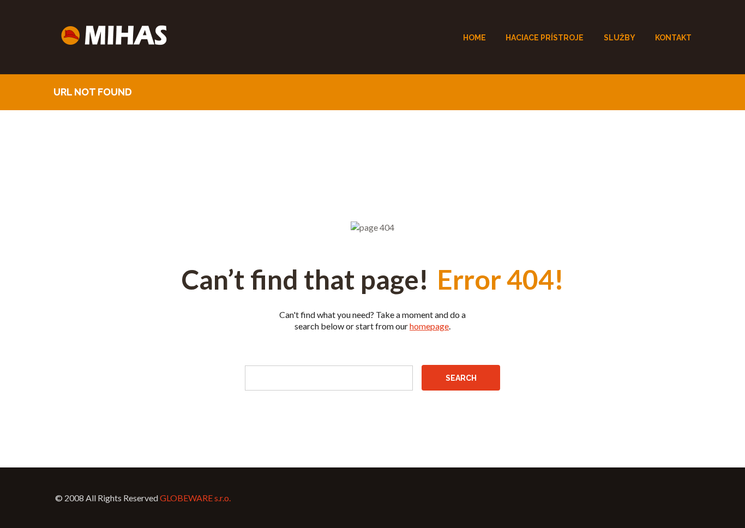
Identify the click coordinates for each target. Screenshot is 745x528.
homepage (429, 326)
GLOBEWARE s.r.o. (195, 498)
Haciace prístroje (545, 37)
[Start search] (461, 378)
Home (474, 37)
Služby (619, 37)
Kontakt (673, 37)
